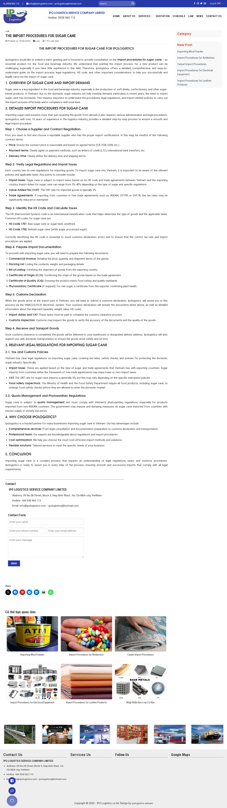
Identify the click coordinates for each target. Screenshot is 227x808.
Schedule (179, 16)
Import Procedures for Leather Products (194, 82)
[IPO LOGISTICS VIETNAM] (20, 16)
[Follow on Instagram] (198, 3)
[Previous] (2, 736)
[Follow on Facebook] (194, 3)
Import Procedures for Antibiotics (196, 57)
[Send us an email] (205, 3)
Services (144, 16)
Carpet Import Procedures (191, 64)
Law (190, 16)
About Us (129, 16)
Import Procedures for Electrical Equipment (195, 72)
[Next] (224, 736)
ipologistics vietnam (142, 803)
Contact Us (214, 16)
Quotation (163, 16)
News (199, 16)
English (213, 3)
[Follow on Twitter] (201, 3)
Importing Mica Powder (190, 51)
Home (116, 16)
